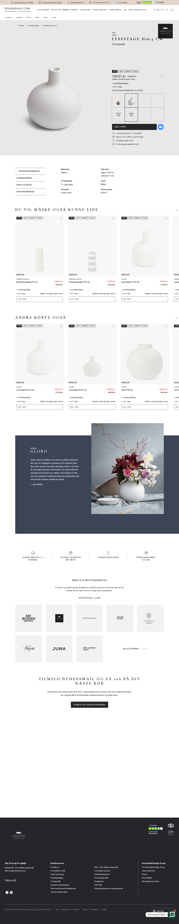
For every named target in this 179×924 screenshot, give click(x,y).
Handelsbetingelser (102, 874)
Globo (103, 184)
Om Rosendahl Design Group (153, 867)
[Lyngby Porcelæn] (150, 618)
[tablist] (30, 181)
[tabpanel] (99, 181)
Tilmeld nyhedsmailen (59, 892)
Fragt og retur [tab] (24, 185)
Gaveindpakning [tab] (24, 178)
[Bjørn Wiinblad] (28, 648)
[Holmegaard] (120, 618)
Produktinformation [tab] (29, 171)
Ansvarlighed (147, 878)
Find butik (98, 885)
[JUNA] (59, 648)
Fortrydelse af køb (58, 871)
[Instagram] (11, 892)
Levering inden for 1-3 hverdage (23, 2)
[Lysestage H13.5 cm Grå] (164, 280)
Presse (144, 874)
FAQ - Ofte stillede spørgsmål (106, 867)
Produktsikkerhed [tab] (25, 192)
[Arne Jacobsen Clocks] (89, 648)
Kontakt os (55, 867)
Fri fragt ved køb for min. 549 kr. (52, 2)
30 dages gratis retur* (77, 2)
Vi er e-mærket (122, 2)
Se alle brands (131, 649)
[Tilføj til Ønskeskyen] (161, 127)
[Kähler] (59, 618)
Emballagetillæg (57, 878)
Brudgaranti (99, 881)
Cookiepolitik (56, 881)
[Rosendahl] (89, 618)
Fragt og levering (57, 874)
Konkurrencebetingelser (60, 885)
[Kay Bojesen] (28, 618)
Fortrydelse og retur (102, 871)
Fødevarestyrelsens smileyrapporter (108, 889)
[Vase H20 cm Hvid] (164, 388)
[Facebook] (7, 892)
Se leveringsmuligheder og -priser (127, 90)
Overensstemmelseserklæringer (63, 889)
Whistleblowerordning (150, 881)
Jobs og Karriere (148, 871)
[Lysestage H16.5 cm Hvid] (112, 388)
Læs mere (68, 184)
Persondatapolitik (101, 878)
